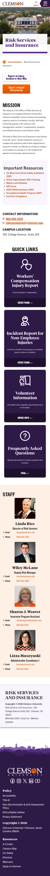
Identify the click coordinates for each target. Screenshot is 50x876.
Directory (7, 857)
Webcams (8, 861)
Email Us (25, 718)
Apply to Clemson (12, 866)
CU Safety (8, 852)
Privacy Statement (12, 816)
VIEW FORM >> (25, 302)
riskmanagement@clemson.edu (24, 222)
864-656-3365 (23, 581)
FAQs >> (25, 473)
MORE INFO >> (25, 417)
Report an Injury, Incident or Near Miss (16, 77)
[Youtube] (37, 782)
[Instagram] (19, 782)
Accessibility (9, 795)
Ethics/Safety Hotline (14, 812)
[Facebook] (12, 782)
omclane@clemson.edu (26, 576)
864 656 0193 (22, 625)
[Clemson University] (13, 4)
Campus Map (10, 848)
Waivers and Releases (16, 182)
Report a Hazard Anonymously (16, 89)
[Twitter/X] (25, 782)
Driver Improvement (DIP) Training (23, 179)
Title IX (6, 800)
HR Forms (11, 186)
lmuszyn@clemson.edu (25, 664)
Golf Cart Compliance (16, 196)
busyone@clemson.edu (26, 532)
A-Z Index (8, 844)
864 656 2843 (22, 669)
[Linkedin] (31, 782)
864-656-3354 (14, 218)
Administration (15, 62)
